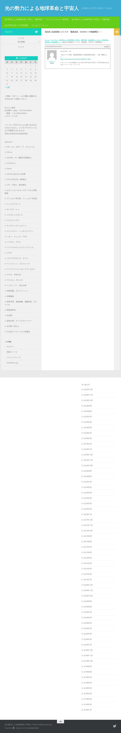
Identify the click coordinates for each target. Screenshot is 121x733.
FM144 (9, 152)
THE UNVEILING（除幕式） (17, 179)
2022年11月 (88, 460)
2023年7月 (88, 417)
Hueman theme (33, 728)
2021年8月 (88, 541)
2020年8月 (88, 607)
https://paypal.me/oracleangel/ (16, 133)
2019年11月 (88, 656)
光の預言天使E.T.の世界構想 (16, 25)
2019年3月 (88, 699)
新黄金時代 (11, 310)
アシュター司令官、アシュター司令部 (22, 198)
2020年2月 (88, 639)
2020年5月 (88, 623)
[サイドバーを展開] (117, 31)
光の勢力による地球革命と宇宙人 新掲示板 (23, 19)
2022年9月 (88, 471)
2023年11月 (88, 395)
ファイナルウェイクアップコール (20, 247)
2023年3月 (88, 438)
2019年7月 (88, 677)
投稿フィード (12, 352)
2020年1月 (88, 645)
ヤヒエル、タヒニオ (15, 280)
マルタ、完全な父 (14, 274)
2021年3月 (88, 569)
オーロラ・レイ (13, 209)
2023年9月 (88, 406)
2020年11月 (88, 590)
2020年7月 (88, 612)
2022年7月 (88, 482)
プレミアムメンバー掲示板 (57, 19)
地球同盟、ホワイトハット (17, 291)
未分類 (9, 315)
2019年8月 (88, 672)
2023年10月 (88, 400)
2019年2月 (88, 704)
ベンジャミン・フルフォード (18, 264)
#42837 (106, 46)
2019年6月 (88, 683)
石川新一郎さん (13, 326)
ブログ (9, 253)
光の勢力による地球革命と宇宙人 (42, 8)
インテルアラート (14, 204)
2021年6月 (88, 552)
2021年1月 (88, 579)
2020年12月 (88, 585)
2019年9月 (88, 666)
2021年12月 (88, 520)
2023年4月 (88, 433)
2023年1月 (88, 449)
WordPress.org (12, 363)
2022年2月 (88, 509)
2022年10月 (88, 465)
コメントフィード (14, 357)
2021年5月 (88, 558)
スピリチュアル (13, 220)
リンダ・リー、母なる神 (16, 285)
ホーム (47, 40)
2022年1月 (88, 514)
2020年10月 (88, 596)
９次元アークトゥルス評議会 (18, 332)
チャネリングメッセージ (16, 226)
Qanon (9, 168)
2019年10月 (88, 661)
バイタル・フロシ (14, 242)
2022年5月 (88, 493)
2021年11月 (88, 525)
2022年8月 (88, 476)
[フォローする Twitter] (36, 31)
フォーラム (53, 40)
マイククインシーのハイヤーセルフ (21, 269)
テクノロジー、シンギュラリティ (20, 231)
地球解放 (10, 296)
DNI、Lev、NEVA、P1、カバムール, (21, 147)
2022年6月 (88, 487)
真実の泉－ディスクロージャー (19, 321)
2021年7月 (88, 547)
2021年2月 (88, 574)
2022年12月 (88, 455)
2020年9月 (88, 601)
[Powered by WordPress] (13, 728)
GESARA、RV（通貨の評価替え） (20, 158)
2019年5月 (88, 688)
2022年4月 (88, 498)
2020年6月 (88, 617)
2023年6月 (88, 422)
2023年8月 (88, 411)
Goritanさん (11, 163)
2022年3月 (88, 503)
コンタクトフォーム (39, 25)
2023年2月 (88, 444)
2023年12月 (88, 389)
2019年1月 (88, 710)
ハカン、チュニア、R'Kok (17, 236)
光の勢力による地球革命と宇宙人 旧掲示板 (91, 19)
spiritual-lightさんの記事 (16, 174)
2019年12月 (88, 650)
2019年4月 (88, 694)
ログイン (10, 346)
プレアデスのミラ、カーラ (17, 258)
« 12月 (7, 87)
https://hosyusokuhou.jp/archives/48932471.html (75, 59)
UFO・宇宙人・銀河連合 (16, 185)
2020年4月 (88, 628)
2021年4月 (88, 563)
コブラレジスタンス (15, 215)
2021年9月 (88, 536)
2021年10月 (88, 531)
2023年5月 (88, 427)
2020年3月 (88, 634)
